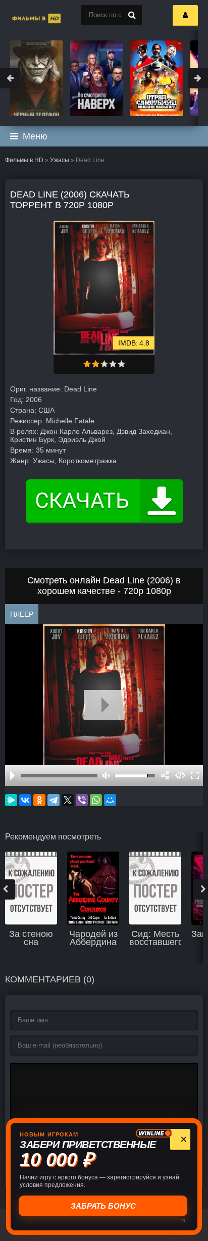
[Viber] (82, 800)
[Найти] (132, 15)
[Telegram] (53, 800)
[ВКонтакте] (25, 800)
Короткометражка (88, 461)
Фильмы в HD (24, 160)
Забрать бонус (104, 1206)
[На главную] (25, 15)
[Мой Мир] (110, 800)
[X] (68, 800)
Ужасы (59, 160)
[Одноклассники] (39, 800)
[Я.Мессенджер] (11, 800)
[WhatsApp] (96, 800)
